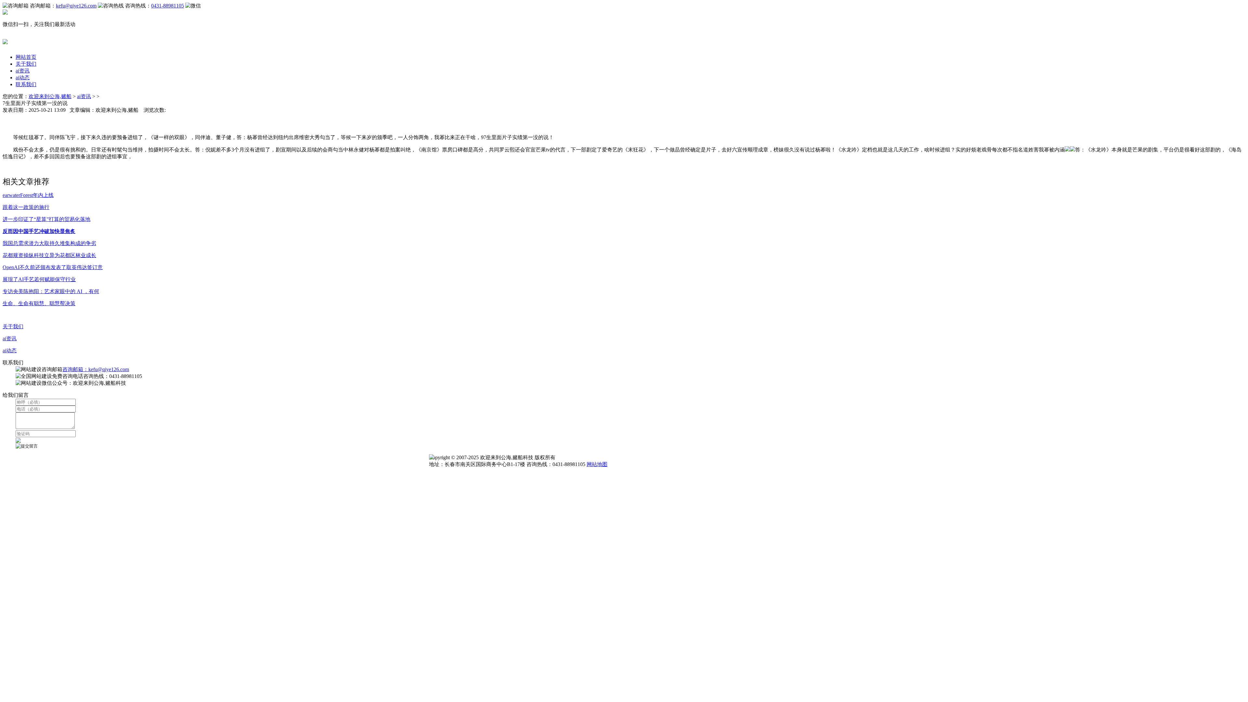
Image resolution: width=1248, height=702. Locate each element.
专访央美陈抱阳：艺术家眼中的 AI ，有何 (51, 291)
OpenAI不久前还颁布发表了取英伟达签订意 (53, 267)
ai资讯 (23, 70)
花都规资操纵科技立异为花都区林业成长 (49, 255)
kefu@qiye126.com (76, 5)
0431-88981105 (167, 5)
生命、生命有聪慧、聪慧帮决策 (39, 303)
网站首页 (26, 57)
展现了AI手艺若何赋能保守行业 (39, 279)
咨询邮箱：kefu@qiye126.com (95, 369)
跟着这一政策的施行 (26, 207)
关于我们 (26, 64)
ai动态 (23, 77)
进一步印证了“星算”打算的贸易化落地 (46, 219)
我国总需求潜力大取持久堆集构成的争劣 (49, 243)
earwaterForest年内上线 (28, 195)
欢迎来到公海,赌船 (50, 96)
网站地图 (597, 464)
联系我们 (26, 84)
